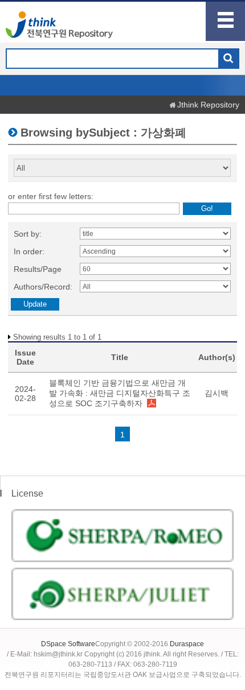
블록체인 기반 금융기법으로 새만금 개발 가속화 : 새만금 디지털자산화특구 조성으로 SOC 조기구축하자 (119, 393)
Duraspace (187, 644)
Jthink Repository (208, 104)
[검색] (228, 59)
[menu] (225, 21)
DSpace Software (68, 644)
